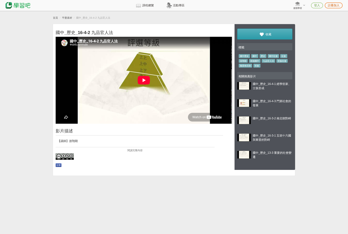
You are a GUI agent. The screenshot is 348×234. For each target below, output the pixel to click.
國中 (254, 56)
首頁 (55, 17)
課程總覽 (148, 5)
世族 (257, 65)
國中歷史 (244, 56)
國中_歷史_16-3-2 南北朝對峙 (272, 118)
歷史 (263, 56)
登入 (317, 5)
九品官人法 (268, 61)
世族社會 (282, 61)
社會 (283, 56)
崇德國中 (254, 61)
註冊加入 (333, 5)
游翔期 (243, 61)
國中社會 (273, 56)
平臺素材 (67, 17)
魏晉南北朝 (245, 65)
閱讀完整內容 (135, 150)
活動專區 (179, 5)
